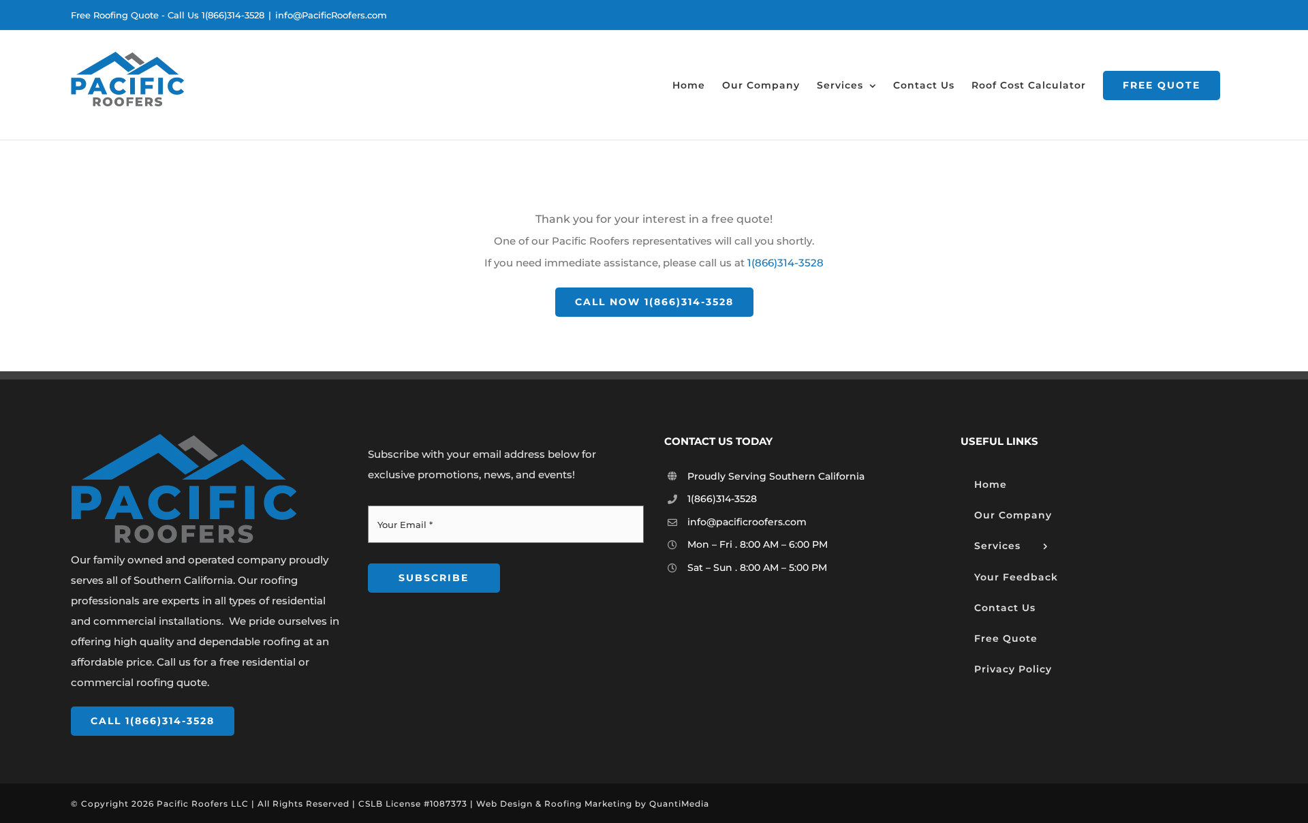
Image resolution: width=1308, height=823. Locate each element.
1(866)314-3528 (785, 262)
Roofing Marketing (588, 803)
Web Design (504, 803)
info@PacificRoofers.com (331, 15)
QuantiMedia (679, 803)
